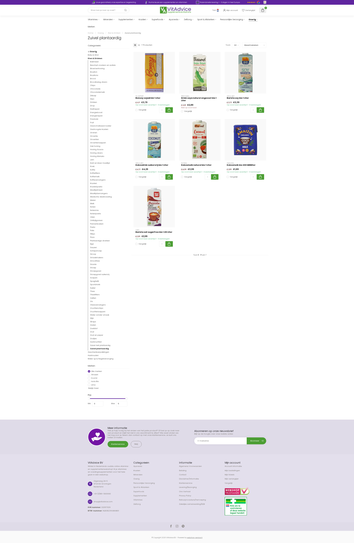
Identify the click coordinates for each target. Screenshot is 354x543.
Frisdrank (94, 119)
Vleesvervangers (98, 304)
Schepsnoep (96, 250)
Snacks (93, 264)
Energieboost (96, 112)
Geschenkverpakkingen (98, 352)
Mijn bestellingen (232, 470)
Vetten (93, 298)
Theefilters (95, 294)
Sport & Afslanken (205, 19)
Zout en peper (96, 335)
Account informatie (233, 466)
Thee (92, 291)
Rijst (92, 244)
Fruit (92, 122)
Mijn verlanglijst (231, 478)
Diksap (93, 95)
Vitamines (93, 19)
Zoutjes (93, 338)
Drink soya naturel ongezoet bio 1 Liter (199, 99)
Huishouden (93, 355)
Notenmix (94, 210)
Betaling (182, 470)
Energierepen (96, 115)
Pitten (92, 234)
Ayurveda (173, 19)
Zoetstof (93, 328)
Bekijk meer (93, 388)
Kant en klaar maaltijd (100, 163)
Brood (93, 78)
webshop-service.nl (194, 538)
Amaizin (94, 375)
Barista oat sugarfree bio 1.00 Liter (154, 232)
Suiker (93, 288)
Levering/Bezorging (188, 487)
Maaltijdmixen (96, 190)
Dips (92, 99)
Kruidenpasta (96, 186)
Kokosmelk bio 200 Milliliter (241, 165)
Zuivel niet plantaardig (100, 345)
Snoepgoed (95, 271)
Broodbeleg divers (98, 82)
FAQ (136, 444)
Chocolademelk (97, 92)
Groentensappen (98, 143)
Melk (92, 203)
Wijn (92, 318)
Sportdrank (95, 284)
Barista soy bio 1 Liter (238, 98)
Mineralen (108, 19)
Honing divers (96, 153)
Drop (92, 105)
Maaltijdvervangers (99, 193)
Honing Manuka (97, 156)
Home (90, 33)
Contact (182, 474)
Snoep (93, 267)
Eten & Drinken (114, 33)
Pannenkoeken (96, 224)
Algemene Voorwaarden (190, 466)
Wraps (93, 321)
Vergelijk (142, 110)
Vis (91, 301)
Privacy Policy (185, 495)
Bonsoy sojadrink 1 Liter (148, 98)
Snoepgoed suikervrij (99, 274)
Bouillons (94, 75)
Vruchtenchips (96, 308)
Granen (93, 132)
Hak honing (95, 146)
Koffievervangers (98, 180)
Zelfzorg (188, 19)
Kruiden (142, 19)
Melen (93, 200)
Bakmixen (94, 61)
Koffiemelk (94, 176)
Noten (93, 207)
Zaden (93, 325)
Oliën (92, 217)
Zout (92, 331)
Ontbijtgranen (96, 220)
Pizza (92, 237)
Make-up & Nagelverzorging (100, 359)
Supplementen (126, 19)
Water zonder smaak (99, 315)
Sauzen (93, 247)
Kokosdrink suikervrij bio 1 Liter (152, 165)
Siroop (93, 254)
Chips (92, 85)
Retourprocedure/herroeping (192, 499)
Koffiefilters (95, 173)
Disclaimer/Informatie (189, 478)
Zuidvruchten (96, 342)
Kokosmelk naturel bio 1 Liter (196, 165)
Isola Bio (95, 381)
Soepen (93, 277)
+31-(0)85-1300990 (102, 493)
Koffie (92, 169)
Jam (92, 159)
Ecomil (94, 378)
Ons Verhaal (184, 491)
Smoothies (95, 261)
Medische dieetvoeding (101, 196)
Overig (252, 19)
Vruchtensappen (97, 311)
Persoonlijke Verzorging (231, 19)
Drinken (93, 102)
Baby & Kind (93, 55)
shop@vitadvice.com (103, 501)
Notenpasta (95, 213)
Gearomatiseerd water (100, 126)
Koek (92, 166)
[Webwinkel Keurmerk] (245, 490)
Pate (92, 230)
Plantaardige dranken (100, 240)
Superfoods (157, 19)
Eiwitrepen (95, 109)
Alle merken (96, 371)
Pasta (92, 227)
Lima (93, 385)
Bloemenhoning (97, 68)
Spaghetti (94, 281)
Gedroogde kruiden (99, 129)
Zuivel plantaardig (133, 33)
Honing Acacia (96, 149)
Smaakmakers (96, 257)
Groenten (94, 139)
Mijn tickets (229, 474)
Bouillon (93, 72)
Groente (94, 136)
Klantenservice (118, 444)
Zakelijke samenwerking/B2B (192, 504)
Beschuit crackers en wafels (103, 65)
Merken (91, 26)
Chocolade (95, 88)
